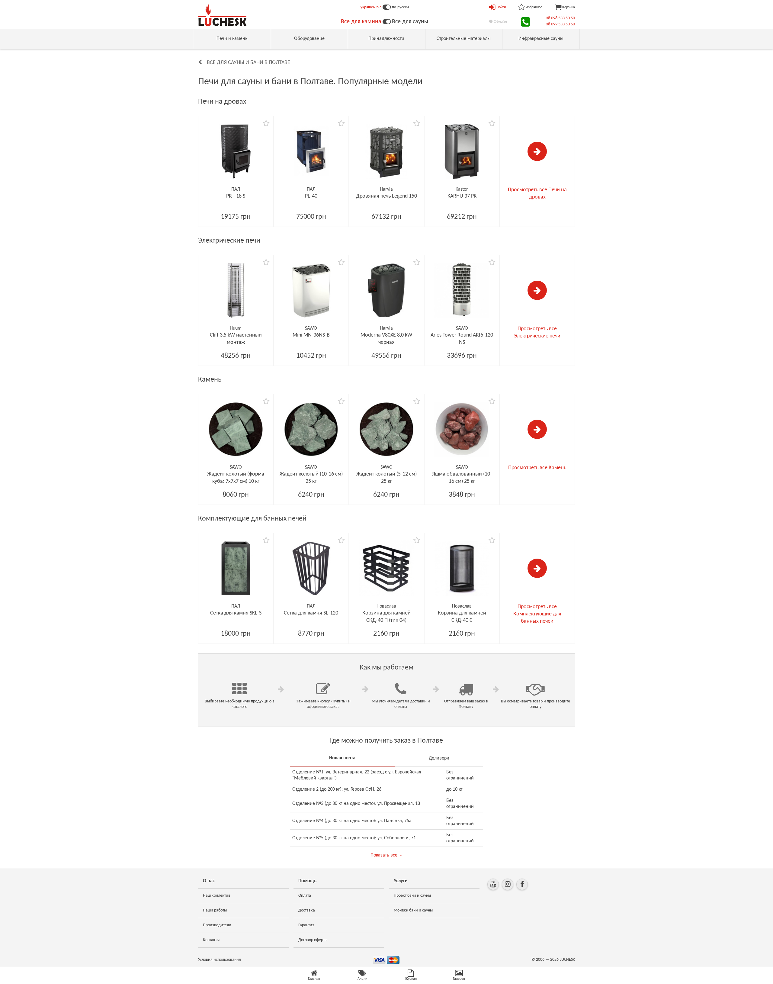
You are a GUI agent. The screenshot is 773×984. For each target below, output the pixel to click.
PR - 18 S (235, 196)
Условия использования (219, 959)
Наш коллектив (216, 895)
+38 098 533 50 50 (559, 18)
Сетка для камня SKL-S (235, 613)
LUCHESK (567, 959)
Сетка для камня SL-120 (311, 613)
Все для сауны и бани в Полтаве (248, 63)
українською (371, 7)
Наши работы (215, 910)
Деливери (439, 758)
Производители (217, 925)
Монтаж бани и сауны (413, 910)
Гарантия (306, 925)
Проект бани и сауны (412, 895)
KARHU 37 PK (461, 196)
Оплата (304, 895)
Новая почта (342, 758)
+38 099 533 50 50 (559, 24)
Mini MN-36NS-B (311, 335)
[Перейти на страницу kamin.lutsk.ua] (386, 22)
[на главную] (222, 14)
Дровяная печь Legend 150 (386, 196)
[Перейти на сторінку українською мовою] (386, 7)
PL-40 (311, 196)
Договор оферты (312, 940)
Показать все (383, 855)
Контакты (211, 940)
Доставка (306, 910)
